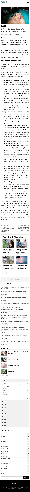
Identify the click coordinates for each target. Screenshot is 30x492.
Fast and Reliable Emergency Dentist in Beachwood (15, 287)
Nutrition (5, 463)
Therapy (5, 468)
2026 (4, 380)
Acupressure (6, 434)
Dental (4, 436)
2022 (4, 411)
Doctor (5, 441)
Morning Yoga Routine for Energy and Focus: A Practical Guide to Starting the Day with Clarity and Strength (14, 329)
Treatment (6, 471)
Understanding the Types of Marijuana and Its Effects (23, 228)
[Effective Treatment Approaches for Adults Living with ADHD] (21, 243)
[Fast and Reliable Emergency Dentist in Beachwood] (4, 353)
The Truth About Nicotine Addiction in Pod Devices (15, 303)
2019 (4, 420)
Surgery (5, 466)
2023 (4, 408)
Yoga (4, 473)
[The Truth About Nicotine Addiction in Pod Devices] (8, 243)
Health (3, 25)
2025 (4, 402)
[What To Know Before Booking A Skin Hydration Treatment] (4, 365)
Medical (5, 456)
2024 (4, 405)
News (4, 461)
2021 (4, 414)
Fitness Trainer (7, 448)
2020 (4, 417)
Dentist (5, 439)
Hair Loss (5, 451)
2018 (4, 423)
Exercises (5, 443)
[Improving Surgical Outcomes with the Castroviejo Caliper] (8, 260)
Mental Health (6, 458)
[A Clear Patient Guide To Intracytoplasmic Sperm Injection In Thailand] (21, 260)
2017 (4, 426)
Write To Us (15, 483)
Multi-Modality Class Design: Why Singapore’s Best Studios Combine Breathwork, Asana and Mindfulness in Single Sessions (14, 309)
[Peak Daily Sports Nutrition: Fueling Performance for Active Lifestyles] (4, 359)
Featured (5, 446)
